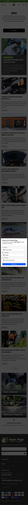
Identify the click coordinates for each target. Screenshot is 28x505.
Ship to (5, 247)
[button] (14, 250)
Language (6, 252)
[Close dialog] (26, 239)
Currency (6, 257)
